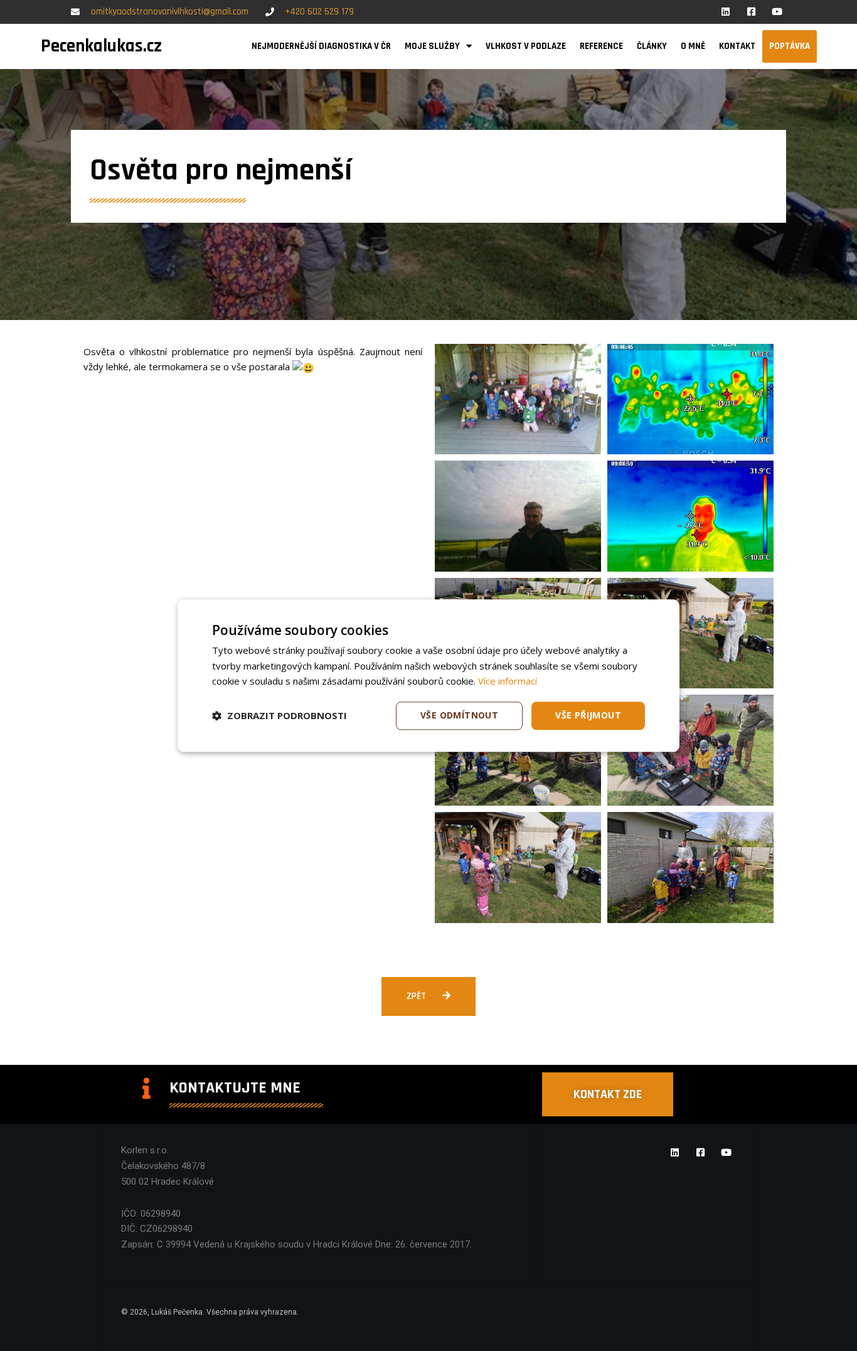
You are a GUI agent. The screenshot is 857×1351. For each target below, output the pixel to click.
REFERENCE (601, 46)
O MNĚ (693, 46)
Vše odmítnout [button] (459, 715)
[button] (279, 716)
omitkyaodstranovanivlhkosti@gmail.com (169, 12)
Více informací (507, 681)
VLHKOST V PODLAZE (526, 46)
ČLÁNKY (652, 46)
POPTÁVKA (789, 46)
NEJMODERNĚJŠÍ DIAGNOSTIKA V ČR (321, 46)
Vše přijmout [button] (588, 715)
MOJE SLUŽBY (432, 46)
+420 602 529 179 (319, 12)
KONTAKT (737, 46)
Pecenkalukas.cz (101, 46)
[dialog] (428, 675)
